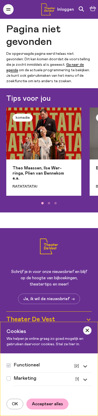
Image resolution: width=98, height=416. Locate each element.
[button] (8, 9)
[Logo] (49, 247)
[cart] (93, 9)
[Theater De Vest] (48, 9)
